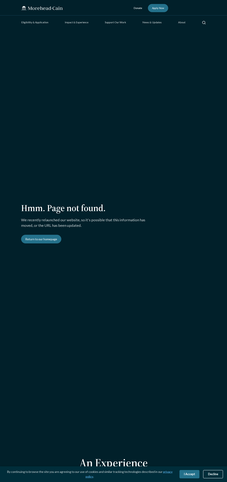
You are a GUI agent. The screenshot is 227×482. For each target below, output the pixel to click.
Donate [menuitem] (138, 7)
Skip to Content (9, 2)
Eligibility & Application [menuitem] (34, 22)
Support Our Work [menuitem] (115, 22)
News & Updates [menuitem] (152, 22)
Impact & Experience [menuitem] (76, 22)
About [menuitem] (181, 22)
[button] (204, 23)
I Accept (189, 474)
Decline (213, 474)
